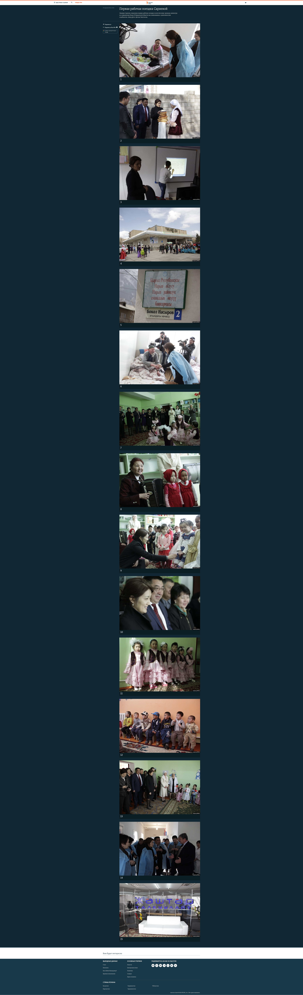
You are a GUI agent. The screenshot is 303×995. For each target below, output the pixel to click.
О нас (104, 965)
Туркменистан (132, 989)
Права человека (131, 977)
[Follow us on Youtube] (153, 965)
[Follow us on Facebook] (160, 965)
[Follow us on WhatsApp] (167, 965)
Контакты (105, 968)
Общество (78, 2)
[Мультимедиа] (245, 3)
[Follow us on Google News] (171, 965)
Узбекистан (155, 986)
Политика (130, 971)
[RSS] (175, 965)
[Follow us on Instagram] (156, 965)
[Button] (107, 24)
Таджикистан (131, 986)
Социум (129, 974)
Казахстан (106, 986)
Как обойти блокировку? (110, 971)
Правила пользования (109, 974)
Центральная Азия (132, 968)
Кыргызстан (106, 989)
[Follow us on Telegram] (164, 965)
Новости (129, 965)
